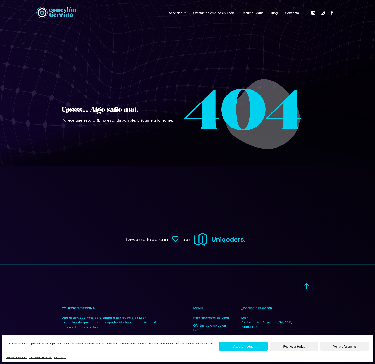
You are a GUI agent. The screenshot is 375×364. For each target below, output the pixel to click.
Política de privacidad (40, 357)
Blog (274, 12)
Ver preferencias (344, 346)
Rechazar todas (294, 346)
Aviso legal (60, 357)
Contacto (292, 12)
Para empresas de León (211, 317)
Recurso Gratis (252, 12)
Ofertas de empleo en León (213, 12)
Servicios (175, 12)
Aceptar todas (243, 346)
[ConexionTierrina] (56, 13)
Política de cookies (16, 357)
